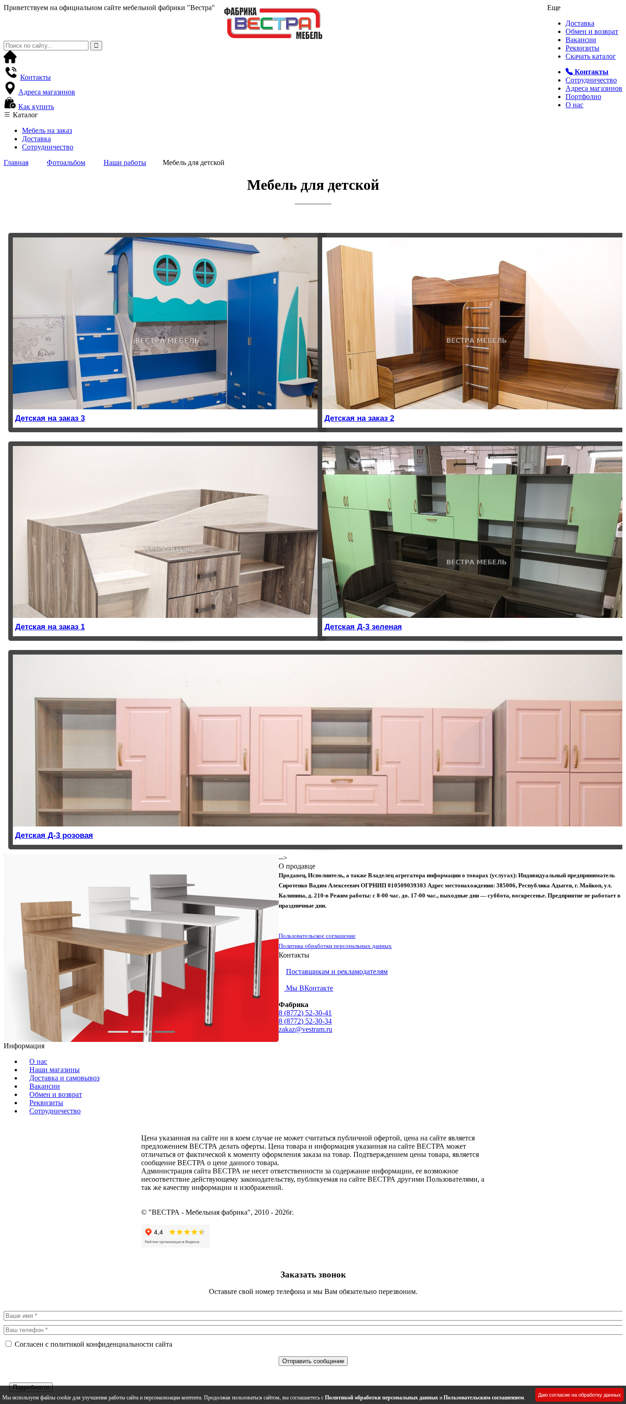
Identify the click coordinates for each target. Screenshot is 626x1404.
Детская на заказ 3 (50, 418)
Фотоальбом (66, 162)
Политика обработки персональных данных (335, 945)
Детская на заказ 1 (50, 626)
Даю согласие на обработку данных (579, 1395)
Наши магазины (54, 1070)
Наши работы (125, 162)
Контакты (35, 77)
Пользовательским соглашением (484, 1397)
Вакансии (581, 40)
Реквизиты (582, 48)
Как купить (36, 106)
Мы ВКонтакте (308, 988)
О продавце (297, 866)
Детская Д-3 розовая (54, 835)
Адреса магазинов (594, 88)
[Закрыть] (6, 1378)
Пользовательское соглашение (317, 935)
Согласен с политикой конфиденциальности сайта (93, 1344)
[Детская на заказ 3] (167, 323)
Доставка (580, 23)
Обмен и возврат (592, 31)
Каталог (24, 115)
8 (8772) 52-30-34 (305, 1021)
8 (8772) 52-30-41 (305, 1013)
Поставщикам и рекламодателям (337, 971)
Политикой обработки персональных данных (381, 1397)
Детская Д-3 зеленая (363, 626)
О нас (574, 105)
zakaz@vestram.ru (305, 1029)
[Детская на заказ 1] (167, 532)
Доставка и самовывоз (64, 1078)
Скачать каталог (591, 56)
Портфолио (583, 96)
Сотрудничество (591, 80)
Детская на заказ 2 (359, 418)
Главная (16, 162)
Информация (24, 1046)
